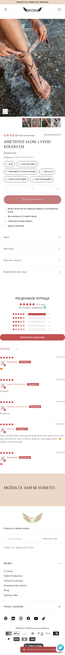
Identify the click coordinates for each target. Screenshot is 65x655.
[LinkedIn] (13, 618)
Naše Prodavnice (13, 575)
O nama (8, 571)
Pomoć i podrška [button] (13, 606)
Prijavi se (50, 539)
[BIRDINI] (32, 518)
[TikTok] (43, 618)
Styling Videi (11, 595)
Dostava (8, 157)
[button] (6, 9)
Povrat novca (12, 260)
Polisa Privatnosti (13, 580)
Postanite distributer (15, 585)
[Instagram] (20, 618)
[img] (7, 357)
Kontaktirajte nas (15, 272)
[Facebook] (28, 618)
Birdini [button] (8, 563)
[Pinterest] (5, 618)
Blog (6, 590)
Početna (8, 17)
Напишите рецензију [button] (32, 337)
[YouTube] (35, 618)
